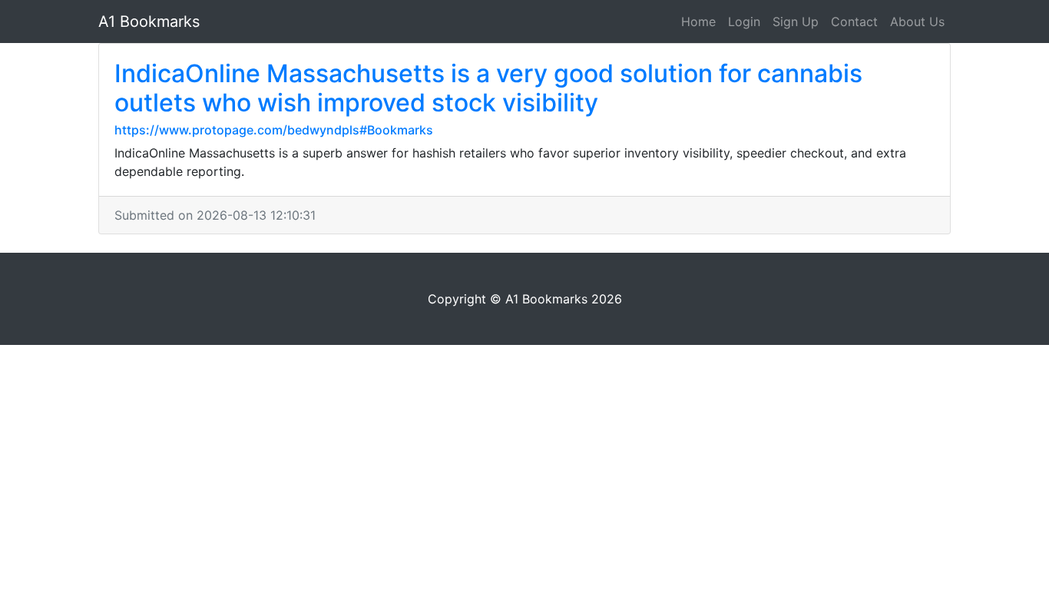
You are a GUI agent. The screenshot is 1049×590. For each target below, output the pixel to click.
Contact (854, 21)
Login (744, 21)
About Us (917, 21)
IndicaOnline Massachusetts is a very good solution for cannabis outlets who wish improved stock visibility (488, 88)
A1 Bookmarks (149, 21)
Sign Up (796, 21)
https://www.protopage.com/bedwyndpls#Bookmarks (273, 130)
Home (698, 21)
